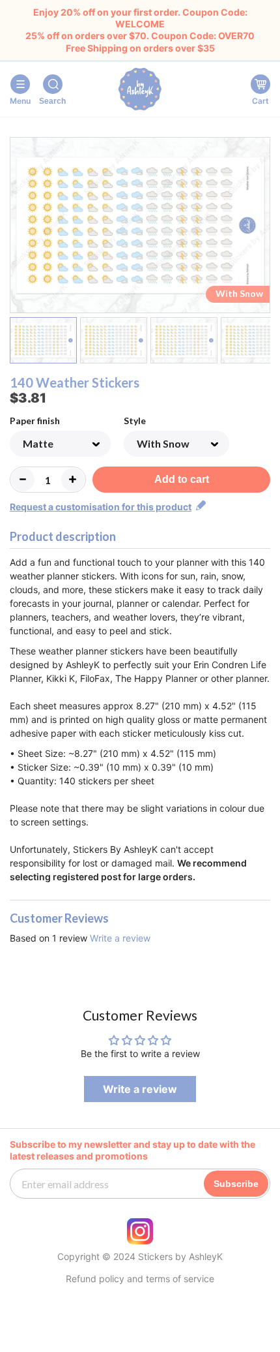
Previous (18, 227)
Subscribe (236, 1183)
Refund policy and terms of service (140, 1278)
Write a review (120, 938)
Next (262, 227)
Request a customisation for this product (100, 506)
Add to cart (181, 479)
